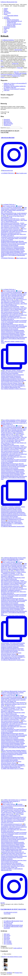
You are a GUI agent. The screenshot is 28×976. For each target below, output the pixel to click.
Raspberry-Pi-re (16, 76)
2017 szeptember (8, 943)
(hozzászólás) (8, 123)
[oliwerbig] (5, 970)
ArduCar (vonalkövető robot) (14, 24)
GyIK (5, 29)
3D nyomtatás (7, 12)
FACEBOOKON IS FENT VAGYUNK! (13, 909)
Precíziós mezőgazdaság (13, 19)
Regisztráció (7, 119)
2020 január (7, 934)
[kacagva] (5, 966)
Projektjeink (7, 18)
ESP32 (5, 10)
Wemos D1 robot (11, 25)
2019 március (7, 935)
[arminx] (5, 962)
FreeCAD (16, 71)
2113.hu (6, 31)
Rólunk (5, 14)
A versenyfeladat (8, 923)
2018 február (7, 938)
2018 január (7, 939)
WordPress (9, 972)
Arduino (6, 8)
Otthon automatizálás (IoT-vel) (14, 21)
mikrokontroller (18, 49)
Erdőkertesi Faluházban (8, 40)
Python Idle (20, 67)
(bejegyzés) (8, 122)
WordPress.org (7, 125)
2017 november (7, 942)
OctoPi (2, 77)
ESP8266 (6, 11)
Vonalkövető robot (11, 22)
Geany (2, 66)
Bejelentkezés (7, 121)
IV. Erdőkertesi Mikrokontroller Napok (13, 921)
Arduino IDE (15, 63)
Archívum (6, 17)
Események (6, 28)
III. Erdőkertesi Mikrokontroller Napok (13, 925)
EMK (5, 32)
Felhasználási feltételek (12, 15)
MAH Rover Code (8, 922)
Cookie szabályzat (17, 948)
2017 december (7, 941)
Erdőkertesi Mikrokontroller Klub (9, 2)
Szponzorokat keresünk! (10, 26)
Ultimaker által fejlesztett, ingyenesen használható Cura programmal (14, 73)
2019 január (7, 936)
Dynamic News (18, 972)
